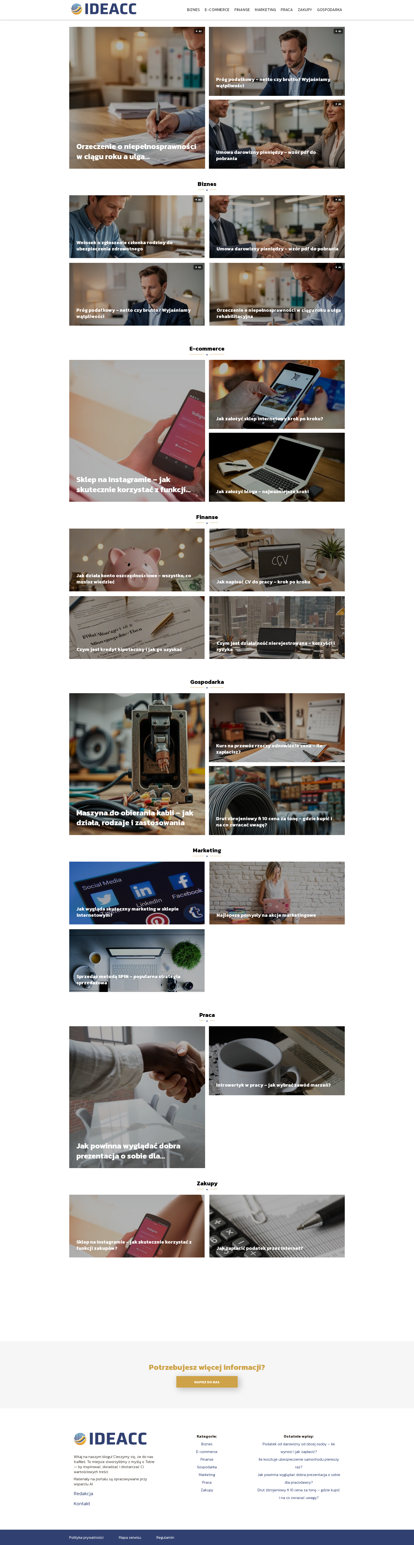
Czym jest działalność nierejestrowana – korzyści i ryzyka (276, 646)
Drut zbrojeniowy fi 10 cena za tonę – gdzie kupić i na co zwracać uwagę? (274, 821)
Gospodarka (329, 9)
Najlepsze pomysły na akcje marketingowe (266, 915)
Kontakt (82, 1503)
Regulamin (165, 1537)
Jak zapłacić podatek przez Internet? (260, 1248)
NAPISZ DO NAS (206, 1382)
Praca (287, 9)
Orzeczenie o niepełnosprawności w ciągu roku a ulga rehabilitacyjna (136, 151)
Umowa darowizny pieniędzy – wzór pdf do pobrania (266, 155)
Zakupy (305, 9)
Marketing (265, 9)
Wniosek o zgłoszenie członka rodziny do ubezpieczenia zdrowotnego (124, 245)
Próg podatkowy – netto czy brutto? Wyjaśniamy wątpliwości (273, 82)
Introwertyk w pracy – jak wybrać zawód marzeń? (273, 1085)
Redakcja (83, 1493)
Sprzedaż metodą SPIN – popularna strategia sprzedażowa (128, 979)
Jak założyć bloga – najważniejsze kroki (262, 491)
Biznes (193, 9)
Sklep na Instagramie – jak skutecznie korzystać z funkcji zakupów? (131, 485)
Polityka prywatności (86, 1537)
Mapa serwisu (130, 1537)
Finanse (242, 9)
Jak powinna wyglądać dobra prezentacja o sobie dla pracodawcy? (128, 1151)
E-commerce (217, 9)
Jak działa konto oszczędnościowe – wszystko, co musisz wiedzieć (133, 578)
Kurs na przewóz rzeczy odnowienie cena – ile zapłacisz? (269, 749)
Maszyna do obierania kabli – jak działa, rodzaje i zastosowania (135, 818)
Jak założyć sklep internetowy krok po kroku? (269, 418)
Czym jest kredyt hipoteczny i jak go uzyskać (129, 649)
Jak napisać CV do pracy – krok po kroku (263, 582)
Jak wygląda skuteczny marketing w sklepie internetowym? (127, 912)
